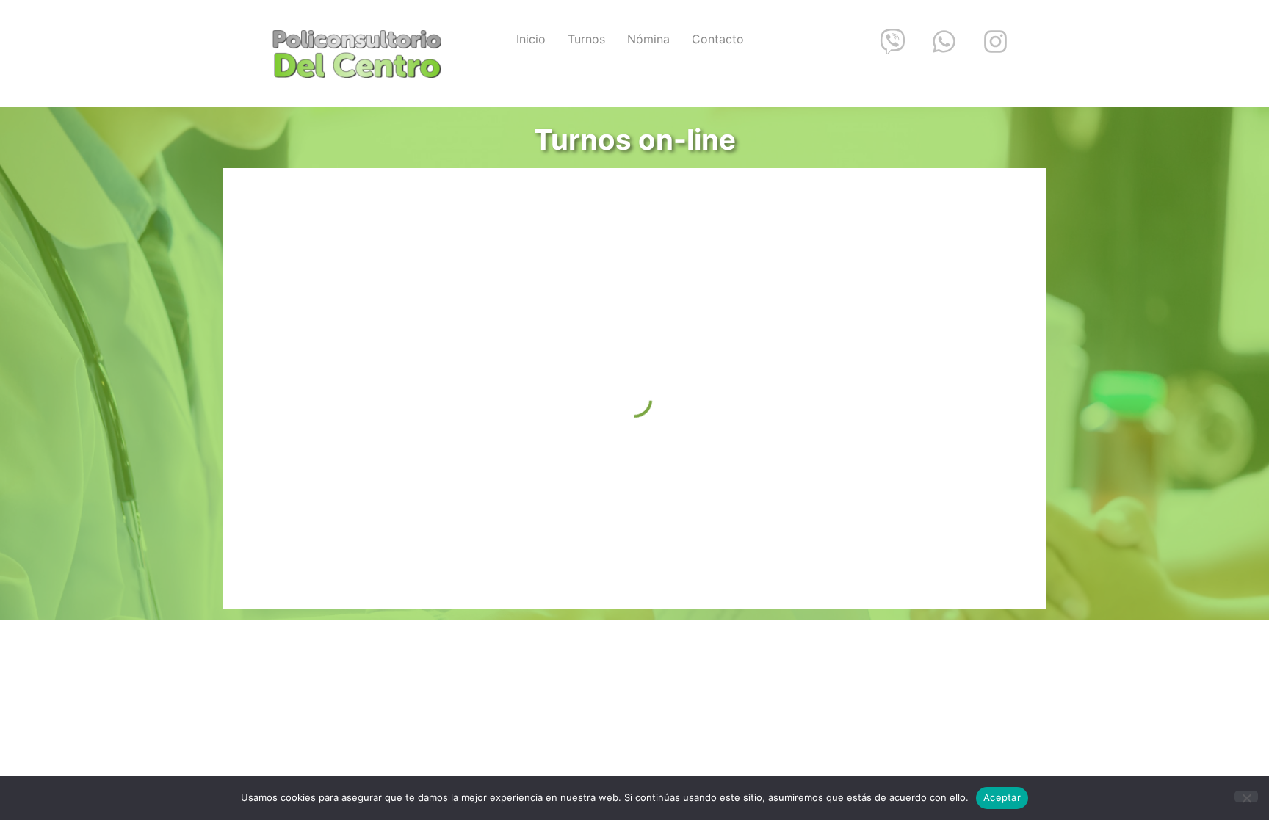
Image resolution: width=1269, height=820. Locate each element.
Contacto (718, 39)
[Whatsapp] (943, 41)
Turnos (586, 39)
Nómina (648, 39)
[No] (1246, 796)
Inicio (531, 39)
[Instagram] (995, 41)
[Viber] (892, 41)
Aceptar (1002, 797)
